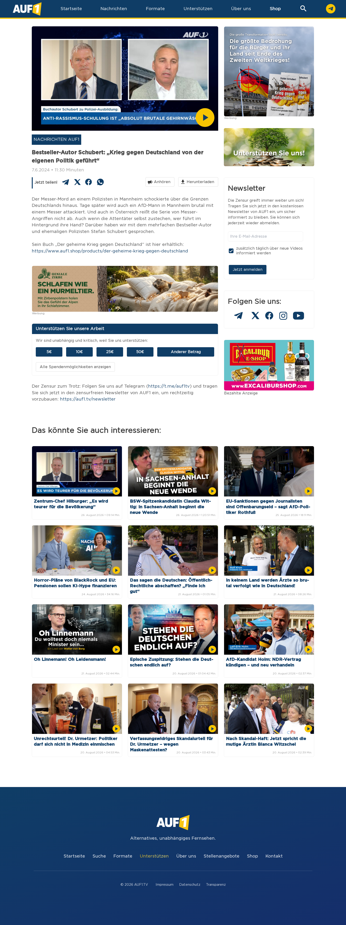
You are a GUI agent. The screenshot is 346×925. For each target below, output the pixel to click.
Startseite (74, 856)
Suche (99, 856)
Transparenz (216, 884)
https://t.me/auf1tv (169, 386)
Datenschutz (189, 884)
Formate (122, 856)
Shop (275, 9)
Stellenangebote (221, 856)
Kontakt (274, 856)
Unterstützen (154, 856)
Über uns (186, 856)
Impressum (164, 884)
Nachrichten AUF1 (56, 139)
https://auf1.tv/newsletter (88, 399)
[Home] (27, 9)
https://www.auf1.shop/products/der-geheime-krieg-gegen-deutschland (110, 251)
